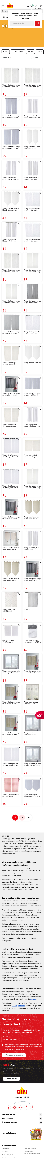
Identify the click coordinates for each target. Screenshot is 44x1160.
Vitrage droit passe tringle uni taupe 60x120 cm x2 (32, 672)
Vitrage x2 (27, 609)
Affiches (21, 1006)
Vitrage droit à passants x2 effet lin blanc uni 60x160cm (32, 209)
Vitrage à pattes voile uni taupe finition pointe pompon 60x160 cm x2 (32, 518)
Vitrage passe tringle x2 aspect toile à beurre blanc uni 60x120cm (11, 178)
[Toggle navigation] (3, 6)
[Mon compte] (36, 6)
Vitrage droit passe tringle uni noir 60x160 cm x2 (11, 518)
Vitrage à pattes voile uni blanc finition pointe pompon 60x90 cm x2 (32, 733)
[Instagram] (14, 1107)
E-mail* (5, 1037)
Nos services (8, 1118)
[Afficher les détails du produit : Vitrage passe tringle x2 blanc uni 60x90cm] (32, 538)
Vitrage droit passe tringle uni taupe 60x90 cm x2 (11, 733)
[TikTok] (32, 1107)
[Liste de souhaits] (19, 69)
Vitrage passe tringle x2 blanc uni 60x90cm (31, 548)
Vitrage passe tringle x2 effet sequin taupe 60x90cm (31, 456)
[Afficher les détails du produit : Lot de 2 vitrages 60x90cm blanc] (11, 631)
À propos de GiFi (9, 1123)
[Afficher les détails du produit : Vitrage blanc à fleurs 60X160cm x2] (11, 600)
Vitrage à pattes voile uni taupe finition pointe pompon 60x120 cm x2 (10, 579)
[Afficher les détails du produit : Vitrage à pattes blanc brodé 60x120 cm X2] (32, 692)
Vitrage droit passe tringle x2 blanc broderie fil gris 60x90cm (11, 271)
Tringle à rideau (18, 51)
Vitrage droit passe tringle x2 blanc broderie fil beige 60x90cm (32, 487)
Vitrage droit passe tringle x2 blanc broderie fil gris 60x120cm (32, 86)
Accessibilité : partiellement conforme (32, 1153)
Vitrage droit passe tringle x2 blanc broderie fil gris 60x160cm (11, 86)
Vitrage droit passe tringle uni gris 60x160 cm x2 (32, 302)
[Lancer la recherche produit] (3, 11)
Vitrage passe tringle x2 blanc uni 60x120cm (31, 178)
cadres (14, 1006)
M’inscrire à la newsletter (14, 1055)
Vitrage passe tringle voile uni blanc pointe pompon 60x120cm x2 (11, 672)
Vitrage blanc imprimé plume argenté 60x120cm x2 (32, 641)
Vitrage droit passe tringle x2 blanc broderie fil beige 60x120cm (11, 302)
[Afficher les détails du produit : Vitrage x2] (32, 600)
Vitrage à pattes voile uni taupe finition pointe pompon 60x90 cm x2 (10, 548)
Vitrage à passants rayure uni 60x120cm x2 (10, 795)
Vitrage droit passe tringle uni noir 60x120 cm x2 (11, 394)
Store (40, 51)
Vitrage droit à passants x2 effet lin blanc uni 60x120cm (32, 240)
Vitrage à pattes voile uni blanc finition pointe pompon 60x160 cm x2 (32, 147)
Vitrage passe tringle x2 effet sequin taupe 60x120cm (10, 425)
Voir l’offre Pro (11, 1079)
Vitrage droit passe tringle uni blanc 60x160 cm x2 (11, 117)
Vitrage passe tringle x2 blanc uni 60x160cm (10, 240)
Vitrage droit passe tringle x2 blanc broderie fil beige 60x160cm (32, 271)
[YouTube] (20, 1107)
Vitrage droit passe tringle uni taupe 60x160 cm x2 (11, 703)
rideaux (33, 999)
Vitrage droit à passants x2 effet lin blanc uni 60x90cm (32, 332)
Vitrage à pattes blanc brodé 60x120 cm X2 (31, 703)
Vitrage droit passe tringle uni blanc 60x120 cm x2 (11, 147)
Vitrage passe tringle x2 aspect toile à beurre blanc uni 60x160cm (32, 117)
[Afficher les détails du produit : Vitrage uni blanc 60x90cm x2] (32, 353)
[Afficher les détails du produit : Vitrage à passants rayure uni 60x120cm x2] (11, 785)
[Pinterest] (26, 1107)
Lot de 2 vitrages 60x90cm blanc (8, 641)
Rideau (5, 51)
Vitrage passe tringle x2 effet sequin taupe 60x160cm (10, 363)
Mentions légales (7, 1155)
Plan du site (6, 1149)
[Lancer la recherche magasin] (37, 23)
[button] (31, 6)
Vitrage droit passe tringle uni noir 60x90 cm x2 (32, 579)
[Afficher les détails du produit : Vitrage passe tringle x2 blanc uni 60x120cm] (32, 168)
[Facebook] (9, 1107)
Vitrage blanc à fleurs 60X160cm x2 (9, 610)
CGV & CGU (5, 1152)
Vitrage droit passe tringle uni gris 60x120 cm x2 (11, 332)
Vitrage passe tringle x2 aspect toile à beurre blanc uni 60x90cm (32, 425)
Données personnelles (9, 1158)
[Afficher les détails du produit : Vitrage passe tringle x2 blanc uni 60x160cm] (11, 230)
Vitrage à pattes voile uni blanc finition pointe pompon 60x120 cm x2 (10, 209)
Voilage (30, 51)
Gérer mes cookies (30, 1149)
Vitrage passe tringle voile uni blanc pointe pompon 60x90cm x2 (32, 764)
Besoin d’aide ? (8, 1114)
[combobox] (6, 57)
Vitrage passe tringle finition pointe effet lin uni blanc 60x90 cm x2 (32, 795)
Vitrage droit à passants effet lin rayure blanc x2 (10, 456)
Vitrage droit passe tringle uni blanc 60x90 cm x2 (32, 394)
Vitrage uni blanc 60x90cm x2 (32, 363)
